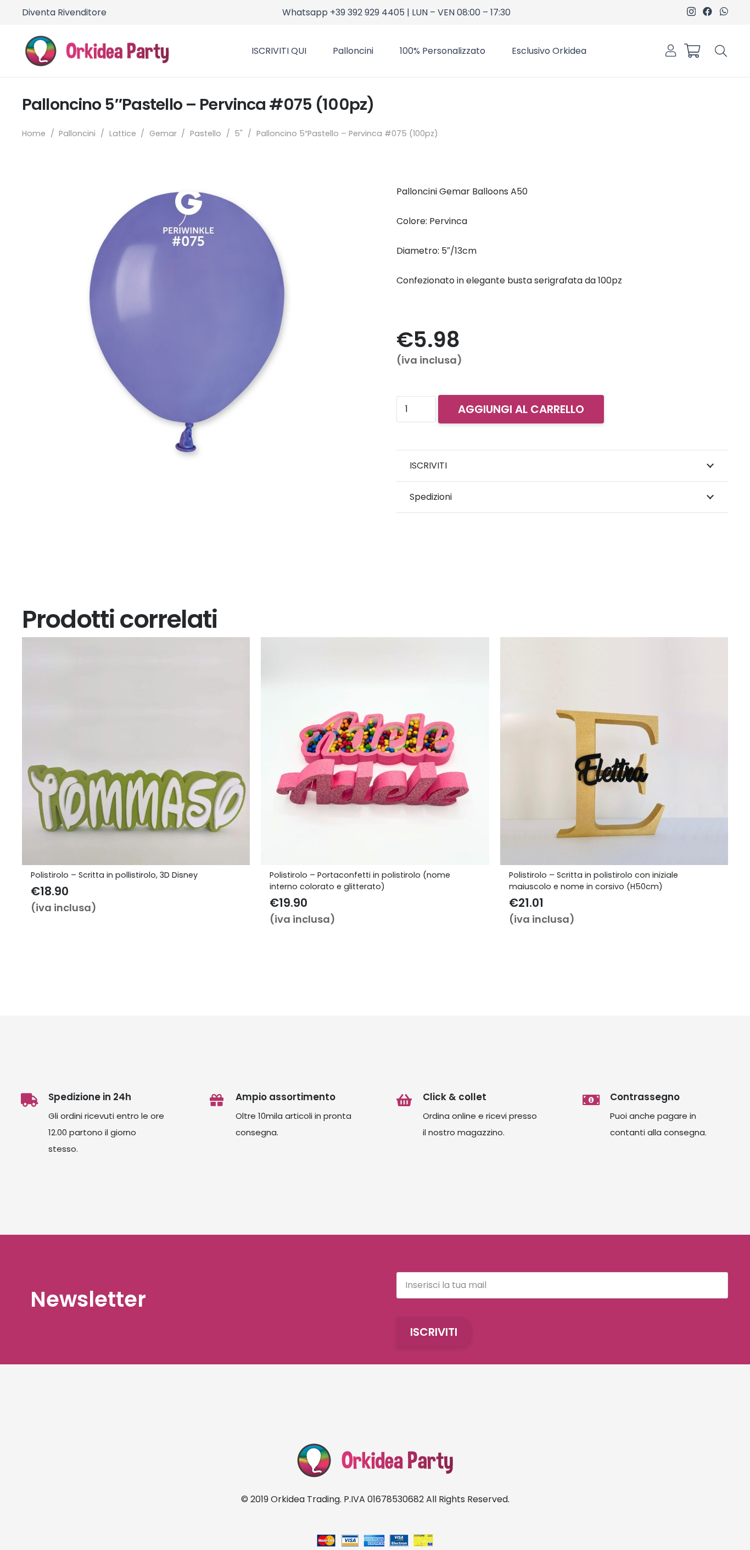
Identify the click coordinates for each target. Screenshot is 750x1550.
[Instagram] (691, 12)
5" (238, 133)
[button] (721, 50)
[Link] (670, 50)
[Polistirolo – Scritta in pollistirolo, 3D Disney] (136, 645)
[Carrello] (691, 51)
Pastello (205, 133)
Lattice (122, 133)
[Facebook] (707, 11)
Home (34, 133)
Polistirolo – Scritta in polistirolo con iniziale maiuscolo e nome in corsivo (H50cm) (593, 880)
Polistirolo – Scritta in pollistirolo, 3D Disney (114, 874)
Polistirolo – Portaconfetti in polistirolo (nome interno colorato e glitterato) (360, 880)
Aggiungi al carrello (521, 409)
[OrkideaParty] (97, 51)
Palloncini (77, 133)
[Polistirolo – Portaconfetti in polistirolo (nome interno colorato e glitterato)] (375, 645)
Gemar (163, 133)
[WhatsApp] (724, 11)
